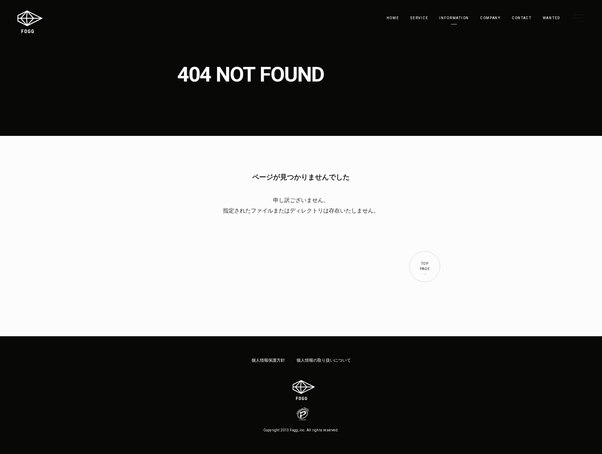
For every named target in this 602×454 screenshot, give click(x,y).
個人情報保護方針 (268, 360)
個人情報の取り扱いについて (323, 360)
